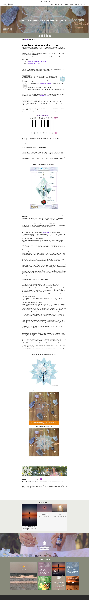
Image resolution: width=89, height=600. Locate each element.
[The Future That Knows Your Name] (29, 514)
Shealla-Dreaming (46, 232)
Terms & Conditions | (39, 598)
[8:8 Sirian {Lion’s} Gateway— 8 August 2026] (59, 507)
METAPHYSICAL (28, 41)
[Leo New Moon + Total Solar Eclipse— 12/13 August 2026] (44, 507)
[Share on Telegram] (47, 36)
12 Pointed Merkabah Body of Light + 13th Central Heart (36, 61)
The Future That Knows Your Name (29, 526)
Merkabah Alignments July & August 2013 (33, 63)
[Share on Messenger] (42, 36)
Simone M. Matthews (44, 24)
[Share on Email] (50, 36)
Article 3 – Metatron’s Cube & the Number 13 (44, 83)
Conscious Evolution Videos (43, 95)
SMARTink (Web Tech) (50, 598)
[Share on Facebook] (39, 36)
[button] (44, 548)
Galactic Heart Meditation (36, 349)
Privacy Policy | (44, 598)
